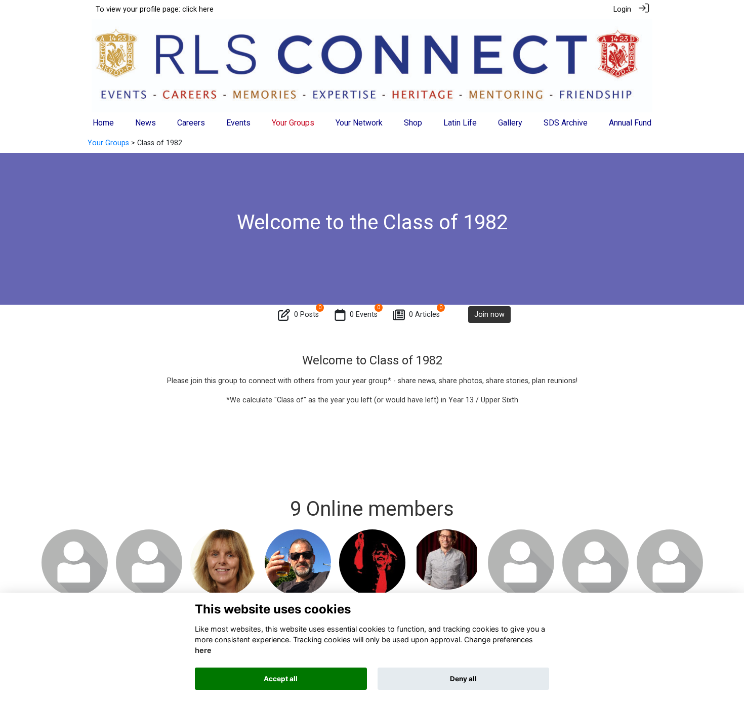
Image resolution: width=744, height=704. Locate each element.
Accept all (281, 679)
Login (622, 9)
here (203, 650)
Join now (489, 314)
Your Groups (108, 143)
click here (198, 9)
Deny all (463, 679)
